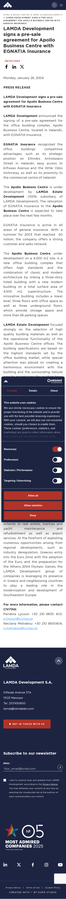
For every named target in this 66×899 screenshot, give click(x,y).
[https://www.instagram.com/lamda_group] (46, 865)
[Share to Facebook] (6, 67)
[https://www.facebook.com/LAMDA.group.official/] (33, 865)
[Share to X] (22, 67)
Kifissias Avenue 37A (17, 692)
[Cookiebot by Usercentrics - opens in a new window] (47, 381)
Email (6, 763)
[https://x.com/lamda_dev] (19, 865)
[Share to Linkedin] (14, 66)
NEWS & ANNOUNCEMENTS (47, 15)
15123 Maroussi (13, 697)
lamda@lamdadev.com (18, 708)
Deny (33, 515)
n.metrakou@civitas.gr (20, 628)
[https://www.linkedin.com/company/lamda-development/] (5, 865)
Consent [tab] (12, 390)
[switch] (57, 459)
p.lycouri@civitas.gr (18, 618)
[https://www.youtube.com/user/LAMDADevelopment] (60, 865)
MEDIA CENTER (21, 15)
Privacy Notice (50, 784)
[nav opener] (61, 5)
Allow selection (33, 505)
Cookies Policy (52, 888)
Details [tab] (33, 390)
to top (59, 661)
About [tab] (54, 390)
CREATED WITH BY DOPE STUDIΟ (33, 892)
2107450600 (17, 703)
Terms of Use (33, 888)
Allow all (33, 495)
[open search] (54, 5)
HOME (6, 15)
